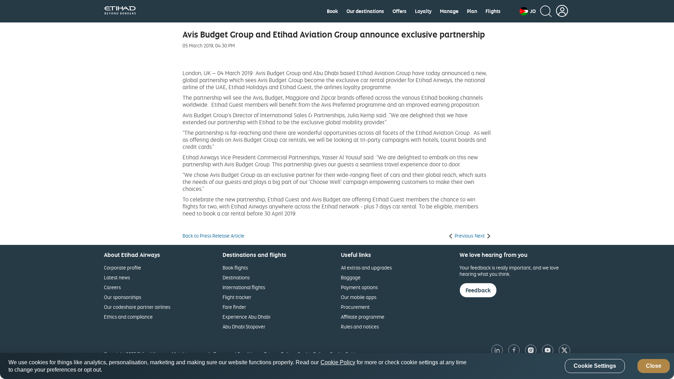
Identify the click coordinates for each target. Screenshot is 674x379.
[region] (337, 366)
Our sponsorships (122, 297)
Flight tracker (237, 297)
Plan (472, 11)
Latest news (117, 277)
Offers (399, 11)
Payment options (359, 287)
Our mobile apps (358, 297)
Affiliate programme (362, 316)
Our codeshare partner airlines (137, 307)
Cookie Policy (338, 362)
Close (653, 366)
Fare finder (234, 307)
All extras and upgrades (366, 267)
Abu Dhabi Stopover (244, 326)
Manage (449, 11)
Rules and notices (360, 326)
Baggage (351, 277)
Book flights (235, 267)
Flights (493, 11)
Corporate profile (122, 267)
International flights (244, 287)
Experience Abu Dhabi (246, 316)
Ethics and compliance (128, 316)
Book (332, 11)
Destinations (236, 277)
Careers (112, 287)
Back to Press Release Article (213, 236)
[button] (528, 11)
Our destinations (365, 11)
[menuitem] (332, 11)
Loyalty (423, 11)
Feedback (478, 290)
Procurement (355, 307)
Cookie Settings (595, 366)
